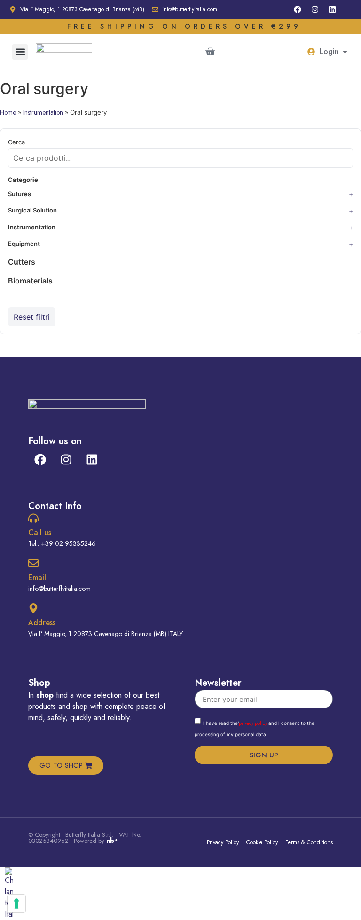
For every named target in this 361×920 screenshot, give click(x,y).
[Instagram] (314, 9)
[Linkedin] (332, 9)
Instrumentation (43, 112)
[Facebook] (297, 9)
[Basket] (210, 52)
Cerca (16, 142)
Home (8, 112)
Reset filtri (32, 317)
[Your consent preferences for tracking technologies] (16, 903)
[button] (20, 52)
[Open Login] (345, 51)
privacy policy (253, 723)
